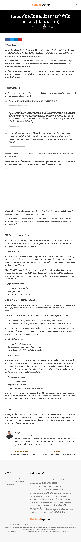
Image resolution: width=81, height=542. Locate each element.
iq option (57, 486)
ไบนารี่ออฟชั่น (36, 508)
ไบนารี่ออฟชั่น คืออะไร (66, 509)
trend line (54, 489)
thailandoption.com (27, 525)
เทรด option (53, 502)
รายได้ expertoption (42, 493)
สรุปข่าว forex (61, 496)
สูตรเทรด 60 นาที (64, 499)
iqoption (47, 486)
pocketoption (40, 490)
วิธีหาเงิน (50, 493)
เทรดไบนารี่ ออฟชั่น (42, 505)
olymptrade (65, 487)
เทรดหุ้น (68, 502)
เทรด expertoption (34, 502)
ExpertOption (50, 482)
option (70, 487)
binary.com (32, 480)
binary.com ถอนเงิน (50, 480)
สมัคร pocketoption (48, 496)
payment (32, 490)
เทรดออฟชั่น (32, 506)
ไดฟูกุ (17, 432)
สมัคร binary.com (58, 493)
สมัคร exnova (67, 493)
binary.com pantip (40, 480)
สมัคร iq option (35, 496)
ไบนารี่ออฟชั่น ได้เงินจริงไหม (39, 512)
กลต (61, 489)
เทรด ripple (61, 502)
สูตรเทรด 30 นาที (50, 499)
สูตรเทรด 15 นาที (36, 499)
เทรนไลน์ (51, 506)
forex (60, 483)
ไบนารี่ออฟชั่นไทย (57, 512)
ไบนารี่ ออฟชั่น (60, 505)
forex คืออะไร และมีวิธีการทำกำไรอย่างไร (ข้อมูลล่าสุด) (40, 19)
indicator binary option (35, 487)
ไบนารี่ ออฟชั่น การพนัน (50, 509)
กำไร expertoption (68, 490)
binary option (35, 483)
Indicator (66, 483)
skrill (47, 490)
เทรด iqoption (44, 502)
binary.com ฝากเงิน (60, 480)
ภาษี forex (33, 493)
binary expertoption (70, 480)
